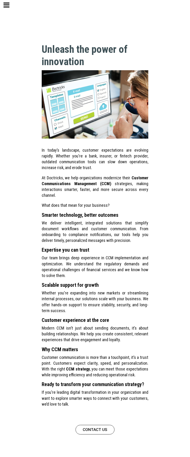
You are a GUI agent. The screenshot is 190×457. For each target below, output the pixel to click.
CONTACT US (95, 429)
